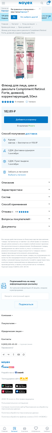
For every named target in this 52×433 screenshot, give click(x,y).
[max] (23, 354)
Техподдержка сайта (11, 379)
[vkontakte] (8, 354)
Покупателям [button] (8, 323)
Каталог (15, 24)
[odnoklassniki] (13, 354)
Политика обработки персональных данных (20, 413)
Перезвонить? (7, 348)
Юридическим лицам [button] (12, 331)
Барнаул (24, 12)
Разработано (8, 373)
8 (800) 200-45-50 (9, 344)
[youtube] (18, 354)
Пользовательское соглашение (15, 403)
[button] (22, 78)
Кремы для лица (8, 27)
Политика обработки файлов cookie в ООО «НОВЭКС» (24, 417)
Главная (5, 24)
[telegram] (3, 354)
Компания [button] (6, 315)
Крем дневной (24, 27)
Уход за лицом (28, 24)
